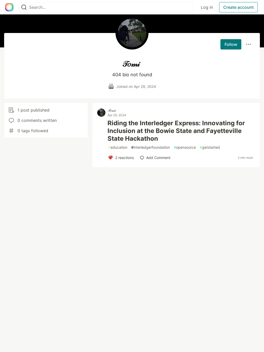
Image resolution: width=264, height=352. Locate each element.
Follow (231, 44)
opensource (185, 147)
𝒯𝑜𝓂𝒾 (112, 110)
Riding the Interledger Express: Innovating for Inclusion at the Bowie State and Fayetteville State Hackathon (176, 130)
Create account (238, 7)
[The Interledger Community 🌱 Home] (9, 7)
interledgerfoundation (150, 147)
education (117, 147)
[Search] (24, 7)
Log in (207, 7)
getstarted (210, 147)
